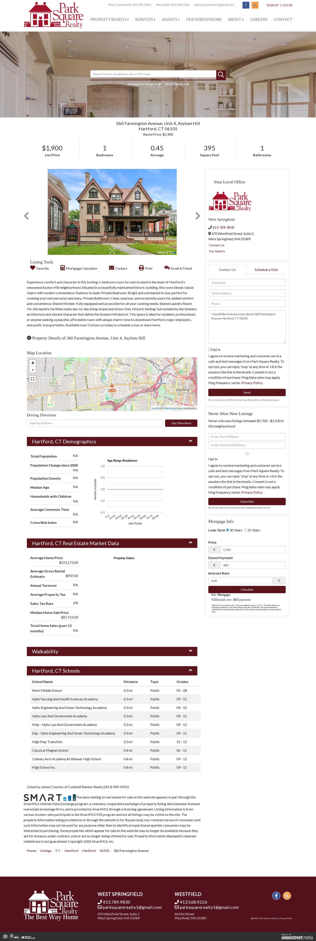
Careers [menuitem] (258, 19)
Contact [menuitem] (283, 19)
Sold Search (175, 84)
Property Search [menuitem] (108, 19)
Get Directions (181, 423)
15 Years (253, 530)
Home (31, 850)
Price (212, 542)
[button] (221, 75)
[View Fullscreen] (32, 379)
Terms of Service (268, 400)
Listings (46, 850)
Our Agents (217, 251)
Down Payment (220, 558)
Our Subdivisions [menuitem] (203, 19)
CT (58, 850)
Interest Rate (218, 573)
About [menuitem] (234, 19)
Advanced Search (142, 84)
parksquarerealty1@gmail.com (214, 4)
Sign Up (273, 5)
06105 (104, 850)
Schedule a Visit (266, 270)
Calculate (247, 589)
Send (247, 392)
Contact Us (216, 245)
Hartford (71, 850)
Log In (287, 5)
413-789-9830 (223, 227)
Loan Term (216, 530)
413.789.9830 (141, 4)
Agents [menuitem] (169, 19)
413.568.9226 (180, 4)
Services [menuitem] (144, 19)
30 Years (235, 530)
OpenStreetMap (173, 408)
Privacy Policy (251, 383)
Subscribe (247, 501)
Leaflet (156, 408)
